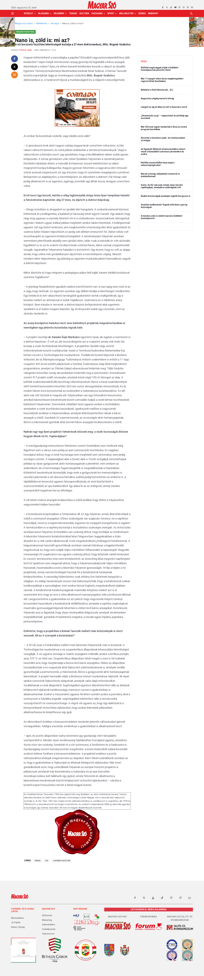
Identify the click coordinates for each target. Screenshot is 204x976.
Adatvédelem (48, 924)
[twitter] (167, 7)
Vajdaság (43, 13)
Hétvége (55, 23)
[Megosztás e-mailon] (14, 74)
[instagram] (179, 7)
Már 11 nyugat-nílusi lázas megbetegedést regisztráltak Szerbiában (162, 79)
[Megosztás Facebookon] (14, 58)
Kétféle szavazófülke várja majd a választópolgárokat (157, 163)
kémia (37, 861)
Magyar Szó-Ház (117, 916)
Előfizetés (47, 915)
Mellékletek (126, 13)
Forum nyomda (148, 916)
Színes (142, 13)
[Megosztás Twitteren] (14, 66)
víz (46, 861)
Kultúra (84, 13)
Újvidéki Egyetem (61, 861)
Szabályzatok (48, 929)
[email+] (189, 897)
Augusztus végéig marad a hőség (157, 98)
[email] (192, 7)
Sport (110, 13)
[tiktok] (171, 7)
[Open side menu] (12, 13)
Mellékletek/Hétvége (25, 32)
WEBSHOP (153, 13)
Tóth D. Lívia (25, 50)
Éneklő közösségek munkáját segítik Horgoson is (165, 196)
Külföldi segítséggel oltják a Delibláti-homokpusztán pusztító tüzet (160, 68)
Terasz (73, 13)
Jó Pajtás (15, 922)
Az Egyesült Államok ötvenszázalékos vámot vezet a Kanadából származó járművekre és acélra (163, 151)
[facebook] (163, 7)
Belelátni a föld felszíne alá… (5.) (157, 90)
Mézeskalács (17, 918)
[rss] (188, 7)
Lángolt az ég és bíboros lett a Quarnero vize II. (164, 107)
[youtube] (175, 7)
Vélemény (59, 13)
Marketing (47, 920)
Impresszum (48, 933)
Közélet (28, 13)
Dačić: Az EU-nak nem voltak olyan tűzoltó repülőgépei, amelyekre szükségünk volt (162, 186)
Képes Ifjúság (18, 927)
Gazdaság (97, 13)
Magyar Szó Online (24, 23)
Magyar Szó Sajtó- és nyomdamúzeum (179, 918)
